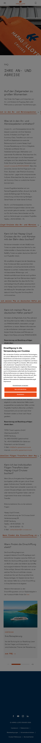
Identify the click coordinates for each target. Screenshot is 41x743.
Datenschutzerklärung (27, 379)
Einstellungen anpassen (20, 385)
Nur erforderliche (20, 389)
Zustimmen (20, 394)
